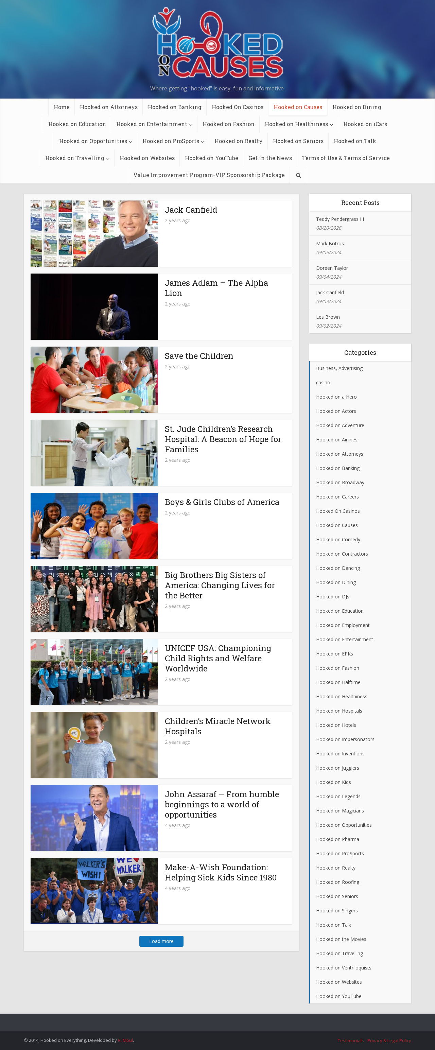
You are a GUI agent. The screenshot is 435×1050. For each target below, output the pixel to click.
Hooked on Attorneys (109, 106)
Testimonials (351, 1040)
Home (62, 106)
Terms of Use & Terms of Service (346, 157)
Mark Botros (330, 243)
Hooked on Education (77, 123)
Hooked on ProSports (170, 140)
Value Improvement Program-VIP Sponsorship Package (209, 174)
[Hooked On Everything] (217, 44)
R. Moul (125, 1040)
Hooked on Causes (298, 106)
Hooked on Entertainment (151, 123)
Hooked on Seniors (298, 140)
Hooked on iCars (365, 123)
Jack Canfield (191, 209)
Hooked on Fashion (229, 123)
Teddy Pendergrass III (340, 219)
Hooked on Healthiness (296, 123)
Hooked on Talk (355, 140)
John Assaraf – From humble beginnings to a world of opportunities (222, 804)
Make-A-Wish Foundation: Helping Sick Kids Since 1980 (221, 872)
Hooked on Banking (175, 106)
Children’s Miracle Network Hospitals (218, 726)
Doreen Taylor (332, 268)
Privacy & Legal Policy (389, 1040)
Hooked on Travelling (74, 157)
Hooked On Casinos (237, 106)
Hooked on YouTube (211, 157)
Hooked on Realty (238, 140)
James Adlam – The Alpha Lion (216, 287)
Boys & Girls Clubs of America (222, 501)
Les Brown (328, 317)
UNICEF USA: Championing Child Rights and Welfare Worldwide (218, 658)
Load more (161, 941)
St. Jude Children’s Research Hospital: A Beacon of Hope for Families (223, 439)
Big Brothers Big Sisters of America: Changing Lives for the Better (220, 585)
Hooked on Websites (147, 157)
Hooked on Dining (356, 106)
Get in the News (270, 157)
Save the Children (199, 355)
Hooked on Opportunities (93, 140)
